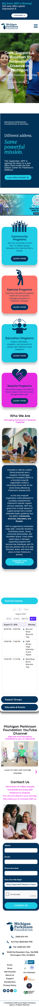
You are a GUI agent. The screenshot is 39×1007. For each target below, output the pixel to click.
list (34, 619)
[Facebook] (4, 990)
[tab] (19, 601)
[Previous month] (14, 609)
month (26, 619)
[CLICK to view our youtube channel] (36, 772)
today (26, 609)
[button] (5, 205)
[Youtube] (8, 990)
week (17, 619)
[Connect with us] (28, 82)
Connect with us (17, 82)
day (10, 619)
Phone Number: (12, 868)
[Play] (19, 754)
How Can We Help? (13, 880)
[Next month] (19, 609)
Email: (7, 857)
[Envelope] (15, 990)
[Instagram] (11, 990)
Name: (8, 845)
